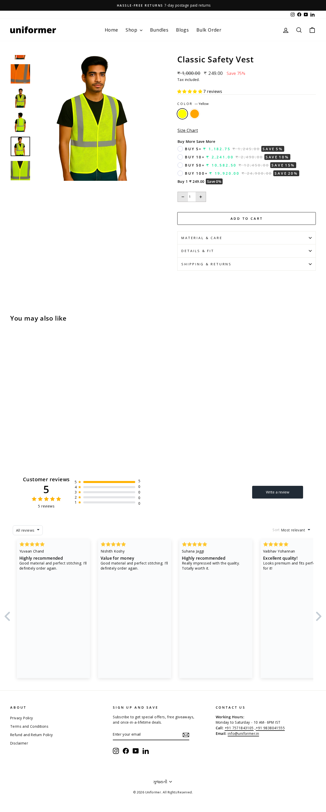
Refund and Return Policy (31, 734)
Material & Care (202, 238)
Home (111, 30)
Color (193, 103)
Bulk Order (208, 30)
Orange (194, 114)
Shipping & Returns (206, 264)
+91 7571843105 (239, 727)
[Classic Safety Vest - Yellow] (13, 424)
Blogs (182, 30)
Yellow (182, 114)
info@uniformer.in (243, 733)
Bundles (159, 30)
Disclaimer (19, 743)
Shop (132, 30)
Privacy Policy (21, 717)
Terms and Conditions (29, 726)
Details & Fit (197, 251)
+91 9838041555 (270, 727)
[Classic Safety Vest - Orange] (20, 424)
